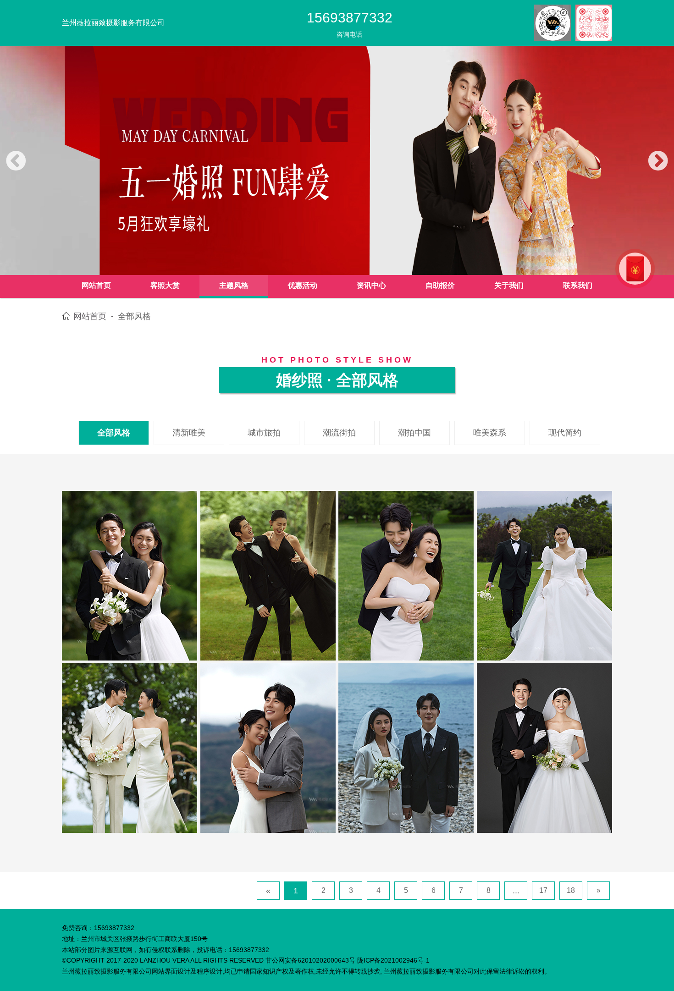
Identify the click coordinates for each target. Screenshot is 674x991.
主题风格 (234, 285)
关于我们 (509, 285)
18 (571, 890)
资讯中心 (371, 285)
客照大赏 (165, 285)
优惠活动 (302, 285)
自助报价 (440, 285)
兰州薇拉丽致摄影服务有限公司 (113, 23)
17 (543, 890)
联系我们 (577, 285)
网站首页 (96, 285)
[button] (16, 161)
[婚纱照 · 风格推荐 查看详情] (129, 575)
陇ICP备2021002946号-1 (393, 960)
